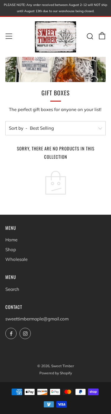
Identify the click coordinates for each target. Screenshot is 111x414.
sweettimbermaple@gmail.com (37, 319)
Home (11, 240)
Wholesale (16, 259)
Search (12, 289)
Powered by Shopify (55, 373)
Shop (10, 249)
